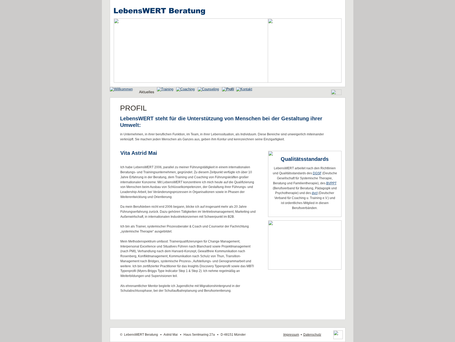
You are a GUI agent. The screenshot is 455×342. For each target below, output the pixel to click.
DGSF (317, 173)
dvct (315, 193)
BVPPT (331, 183)
